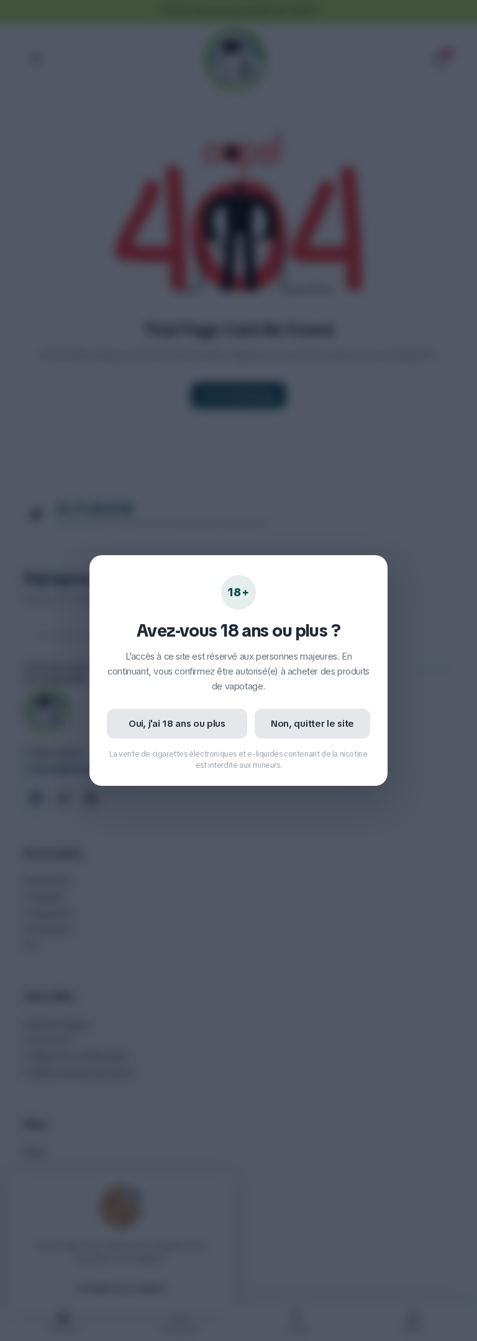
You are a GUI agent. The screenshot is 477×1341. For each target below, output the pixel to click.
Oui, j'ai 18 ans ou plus (177, 723)
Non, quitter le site (312, 723)
